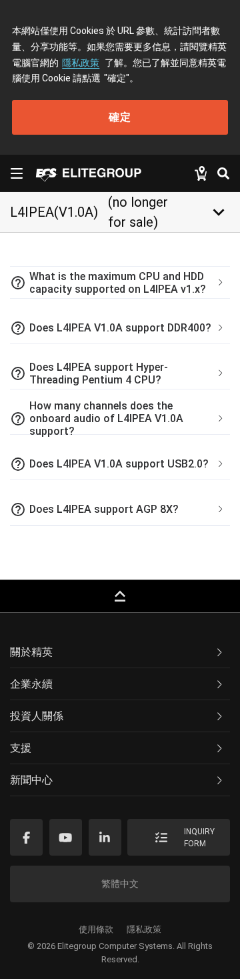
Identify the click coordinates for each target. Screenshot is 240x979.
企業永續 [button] (31, 684)
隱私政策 (80, 62)
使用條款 (96, 929)
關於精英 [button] (31, 652)
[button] (120, 283)
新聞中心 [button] (31, 780)
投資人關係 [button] (36, 716)
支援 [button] (20, 748)
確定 (120, 117)
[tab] (120, 283)
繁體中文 (120, 883)
